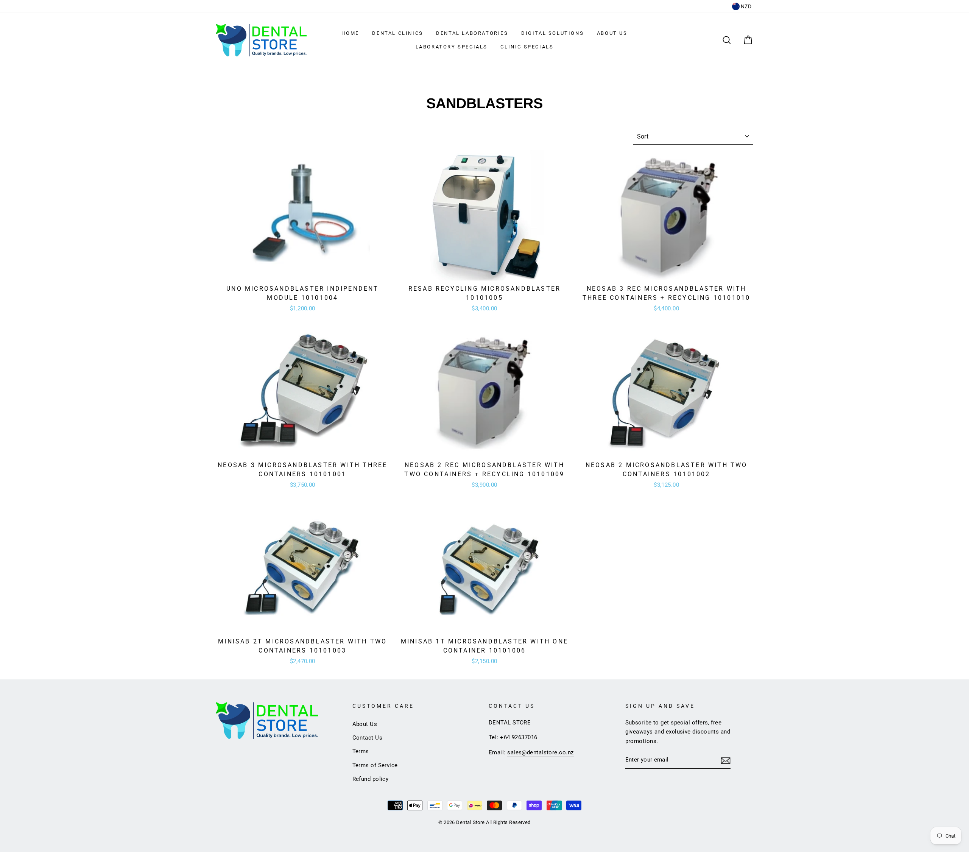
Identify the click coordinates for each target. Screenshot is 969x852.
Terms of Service (375, 765)
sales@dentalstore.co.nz (540, 752)
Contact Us (367, 737)
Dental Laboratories (472, 33)
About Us (612, 33)
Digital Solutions (552, 33)
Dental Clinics (397, 33)
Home (350, 33)
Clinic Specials (526, 47)
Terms (360, 751)
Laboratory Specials (452, 47)
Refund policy (370, 779)
